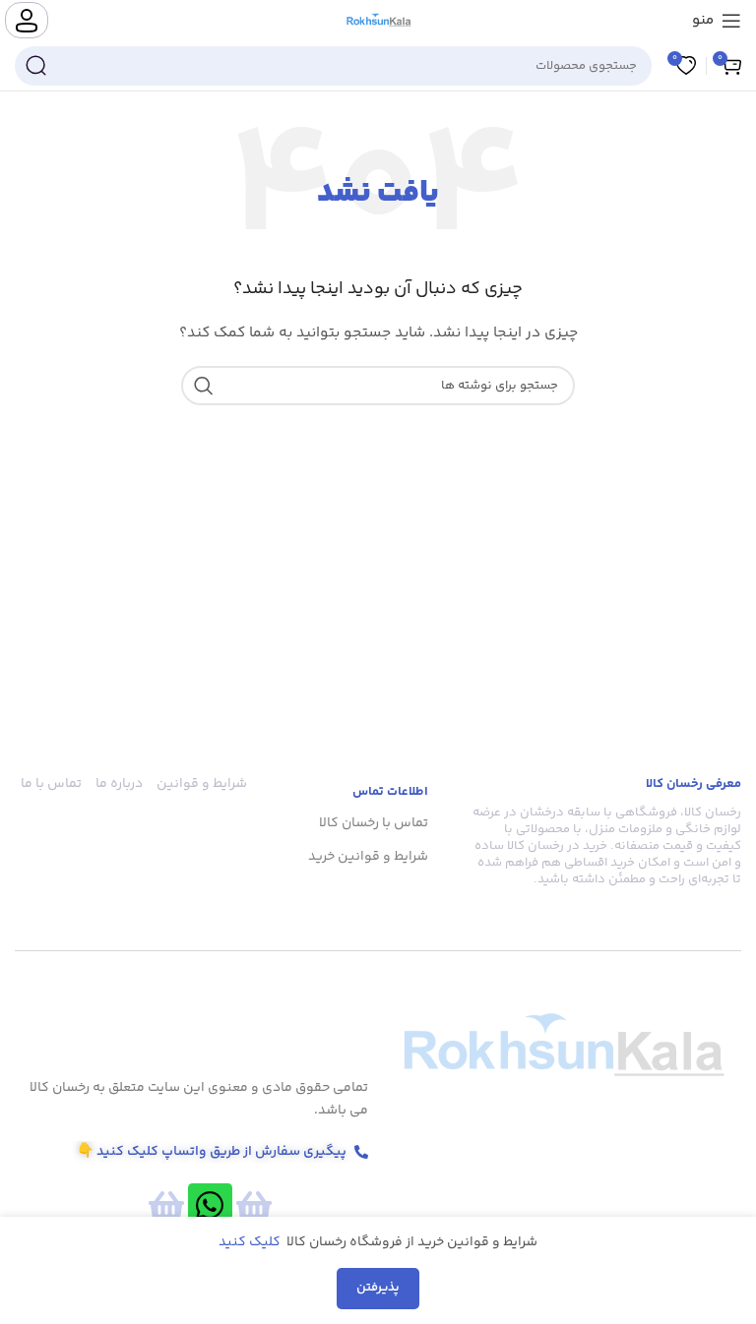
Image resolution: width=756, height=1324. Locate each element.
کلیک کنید (251, 1242)
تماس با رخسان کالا (373, 823)
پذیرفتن (378, 1287)
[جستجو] (35, 66)
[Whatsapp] (210, 1205)
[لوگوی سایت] (378, 20)
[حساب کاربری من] (26, 20)
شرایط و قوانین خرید (368, 857)
